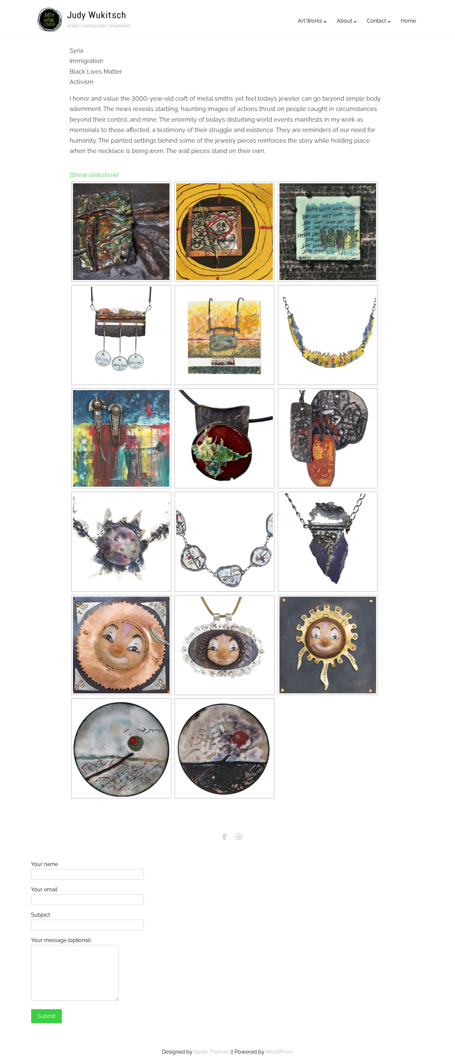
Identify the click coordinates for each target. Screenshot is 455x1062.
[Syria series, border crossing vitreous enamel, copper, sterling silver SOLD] (224, 541)
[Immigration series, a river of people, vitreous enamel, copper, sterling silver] (327, 335)
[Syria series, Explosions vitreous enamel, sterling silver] (121, 541)
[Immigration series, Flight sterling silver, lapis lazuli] (327, 541)
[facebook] (224, 839)
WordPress (279, 1052)
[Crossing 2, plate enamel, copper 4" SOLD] (224, 748)
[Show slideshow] (94, 174)
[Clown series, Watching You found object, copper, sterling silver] (224, 645)
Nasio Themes (212, 1052)
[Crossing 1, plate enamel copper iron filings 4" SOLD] (121, 748)
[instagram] (238, 839)
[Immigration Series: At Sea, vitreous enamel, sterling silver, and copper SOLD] (224, 438)
